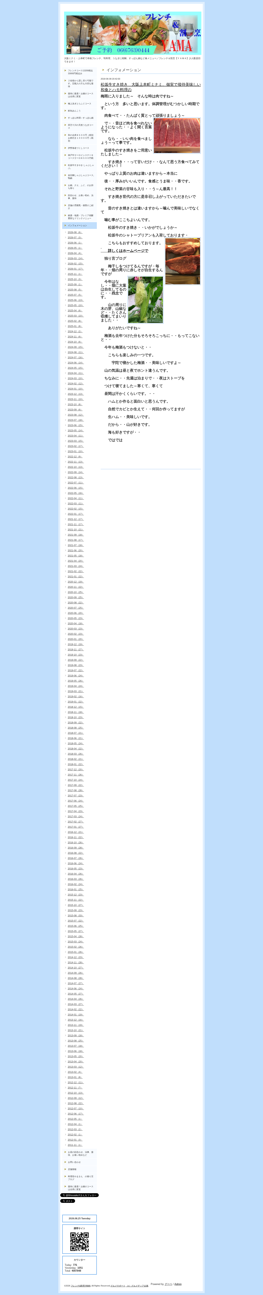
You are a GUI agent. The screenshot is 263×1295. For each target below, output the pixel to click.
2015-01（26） (76, 952)
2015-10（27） (76, 905)
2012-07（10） (76, 1108)
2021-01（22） (76, 576)
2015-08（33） (76, 915)
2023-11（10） (76, 399)
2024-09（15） (76, 347)
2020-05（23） (76, 618)
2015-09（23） (76, 910)
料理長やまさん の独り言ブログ (80, 1177)
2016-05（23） (76, 868)
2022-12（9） (75, 456)
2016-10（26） (76, 842)
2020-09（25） (76, 597)
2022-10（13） (76, 467)
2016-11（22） (76, 837)
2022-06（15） (76, 488)
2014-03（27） (76, 1004)
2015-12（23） (76, 894)
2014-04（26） (76, 999)
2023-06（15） (76, 425)
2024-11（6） (75, 336)
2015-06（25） (76, 926)
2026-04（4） (75, 253)
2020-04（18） (76, 623)
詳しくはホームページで (124, 251)
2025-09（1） (75, 284)
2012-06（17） (76, 1113)
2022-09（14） (76, 472)
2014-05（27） (76, 993)
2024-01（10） (76, 388)
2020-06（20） (76, 613)
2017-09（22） (76, 785)
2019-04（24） (76, 686)
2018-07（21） (76, 733)
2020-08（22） (76, 602)
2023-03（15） (76, 441)
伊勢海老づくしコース (78, 148)
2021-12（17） (76, 519)
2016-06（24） (76, 863)
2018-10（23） (76, 717)
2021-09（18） (76, 535)
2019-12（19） (76, 644)
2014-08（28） (76, 978)
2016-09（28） (76, 847)
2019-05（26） (76, 681)
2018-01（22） (76, 764)
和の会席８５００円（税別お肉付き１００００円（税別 (80, 138)
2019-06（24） (76, 675)
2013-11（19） (76, 1025)
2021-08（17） (76, 540)
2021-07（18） (76, 545)
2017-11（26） (76, 774)
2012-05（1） (75, 1119)
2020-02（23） (76, 634)
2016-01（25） (76, 889)
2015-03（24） (76, 941)
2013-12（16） (76, 1020)
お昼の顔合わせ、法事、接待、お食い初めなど (80, 1153)
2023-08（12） (76, 415)
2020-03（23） (76, 628)
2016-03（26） (76, 879)
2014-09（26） (76, 973)
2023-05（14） (76, 430)
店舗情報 (72, 1169)
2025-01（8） (75, 326)
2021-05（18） (76, 555)
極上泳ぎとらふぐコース (79, 103)
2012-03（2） (75, 1129)
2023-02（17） (76, 446)
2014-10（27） (76, 967)
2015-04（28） (76, 936)
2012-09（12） (76, 1098)
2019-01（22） (76, 701)
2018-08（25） (76, 728)
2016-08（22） (76, 853)
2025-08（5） (75, 289)
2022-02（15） (76, 508)
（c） (128, 1286)
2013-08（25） (76, 1040)
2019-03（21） (76, 691)
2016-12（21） (76, 832)
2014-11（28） (76, 962)
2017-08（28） (76, 790)
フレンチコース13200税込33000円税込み (80, 72)
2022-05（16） (76, 493)
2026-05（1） (75, 248)
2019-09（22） (76, 660)
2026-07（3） (75, 237)
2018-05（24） (76, 743)
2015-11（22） (76, 900)
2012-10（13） (76, 1093)
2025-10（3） (75, 279)
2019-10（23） (76, 654)
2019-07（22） (76, 670)
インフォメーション (77, 225)
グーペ (168, 1284)
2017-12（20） (76, 769)
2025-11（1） (75, 274)
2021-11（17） (76, 524)
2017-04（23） (76, 811)
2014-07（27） (76, 983)
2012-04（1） (75, 1124)
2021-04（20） (76, 561)
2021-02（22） (76, 571)
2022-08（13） (76, 477)
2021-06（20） (76, 550)
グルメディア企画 (139, 1286)
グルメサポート (118, 1286)
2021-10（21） (76, 529)
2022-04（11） (76, 498)
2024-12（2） (75, 331)
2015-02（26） (76, 947)
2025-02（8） (75, 321)
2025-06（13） (76, 300)
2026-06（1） (75, 242)
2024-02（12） (76, 383)
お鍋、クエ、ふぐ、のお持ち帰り (80, 186)
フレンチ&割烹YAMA (80, 1286)
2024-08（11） (76, 352)
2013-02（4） (75, 1072)
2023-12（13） (76, 394)
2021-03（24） (76, 566)
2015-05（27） (76, 931)
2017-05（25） (76, 806)
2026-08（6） (75, 232)
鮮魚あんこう (74, 111)
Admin (178, 1284)
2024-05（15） (76, 368)
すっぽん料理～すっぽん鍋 (80, 118)
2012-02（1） (75, 1134)
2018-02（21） (76, 759)
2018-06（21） (76, 738)
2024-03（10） (76, 378)
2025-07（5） (75, 295)
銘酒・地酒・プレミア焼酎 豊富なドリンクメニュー (82, 216)
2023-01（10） (76, 451)
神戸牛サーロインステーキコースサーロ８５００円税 (80, 156)
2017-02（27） (76, 821)
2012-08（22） (76, 1103)
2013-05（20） (76, 1056)
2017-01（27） (76, 827)
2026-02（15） (76, 263)
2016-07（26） (76, 858)
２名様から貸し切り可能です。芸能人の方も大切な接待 (80, 83)
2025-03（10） (76, 315)
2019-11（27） (76, 649)
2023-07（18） (76, 420)
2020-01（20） (76, 639)
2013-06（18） (76, 1051)
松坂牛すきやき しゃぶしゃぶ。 (81, 166)
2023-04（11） (76, 435)
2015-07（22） (76, 920)
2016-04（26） (76, 874)
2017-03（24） (76, 816)
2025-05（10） (76, 305)
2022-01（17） (76, 514)
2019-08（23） (76, 665)
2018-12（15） (76, 707)
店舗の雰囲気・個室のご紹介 (80, 206)
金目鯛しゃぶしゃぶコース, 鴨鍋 (82, 176)
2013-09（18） (76, 1035)
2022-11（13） (76, 462)
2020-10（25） (76, 592)
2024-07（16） (76, 357)
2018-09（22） (76, 722)
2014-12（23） (76, 957)
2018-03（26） (76, 754)
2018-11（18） (76, 712)
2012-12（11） (76, 1082)
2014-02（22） (76, 1009)
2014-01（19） (76, 1014)
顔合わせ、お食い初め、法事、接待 (80, 196)
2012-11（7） (75, 1087)
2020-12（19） (76, 581)
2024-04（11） (76, 373)
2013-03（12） (76, 1067)
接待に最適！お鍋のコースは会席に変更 (80, 95)
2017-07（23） (76, 795)
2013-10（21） (76, 1030)
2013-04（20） (76, 1061)
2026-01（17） (76, 269)
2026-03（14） (76, 258)
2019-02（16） (76, 696)
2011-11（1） (75, 1145)
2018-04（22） (76, 748)
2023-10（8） (75, 404)
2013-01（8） (75, 1077)
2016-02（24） (76, 884)
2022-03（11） (76, 503)
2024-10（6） (75, 342)
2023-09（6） (75, 409)
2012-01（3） (75, 1140)
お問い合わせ (74, 1162)
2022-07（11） (76, 482)
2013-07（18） (76, 1046)
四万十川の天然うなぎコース (80, 126)
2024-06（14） (76, 362)
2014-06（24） (76, 988)
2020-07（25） (76, 608)
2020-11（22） (76, 587)
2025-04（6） (75, 310)
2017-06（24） (76, 801)
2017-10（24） (76, 780)
